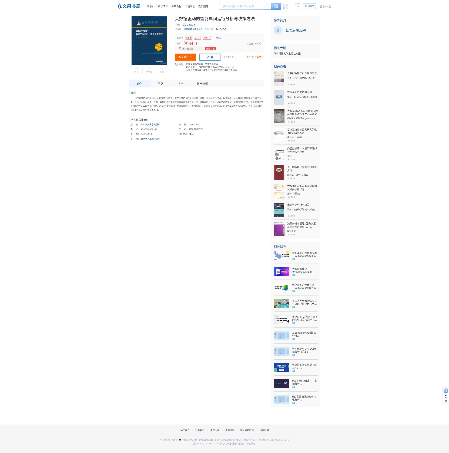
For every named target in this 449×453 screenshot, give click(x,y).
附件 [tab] (181, 84)
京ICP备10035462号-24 (226, 440)
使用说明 (229, 430)
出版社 (151, 6)
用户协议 (214, 430)
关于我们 (185, 430)
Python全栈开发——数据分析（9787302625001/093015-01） (305, 382)
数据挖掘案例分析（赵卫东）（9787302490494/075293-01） (305, 366)
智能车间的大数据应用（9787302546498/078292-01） (305, 254)
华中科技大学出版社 (193, 29)
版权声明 (264, 430)
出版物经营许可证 (248, 440)
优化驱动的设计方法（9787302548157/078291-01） (305, 286)
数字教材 (176, 6)
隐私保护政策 (247, 430)
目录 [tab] (160, 84)
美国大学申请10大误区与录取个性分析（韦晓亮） (304, 302)
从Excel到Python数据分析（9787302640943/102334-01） (305, 334)
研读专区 (163, 6)
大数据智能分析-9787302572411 (303, 270)
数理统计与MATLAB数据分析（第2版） (304, 350)
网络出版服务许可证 (279, 440)
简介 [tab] (139, 84)
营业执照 (263, 440)
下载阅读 (190, 6)
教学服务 (203, 6)
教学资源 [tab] (202, 84)
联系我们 (200, 430)
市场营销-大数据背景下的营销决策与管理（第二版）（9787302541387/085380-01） (305, 318)
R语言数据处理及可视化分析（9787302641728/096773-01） (305, 398)
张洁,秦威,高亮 (188, 24)
